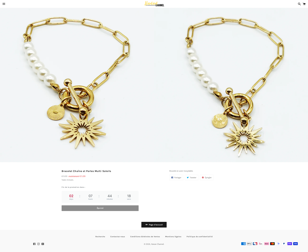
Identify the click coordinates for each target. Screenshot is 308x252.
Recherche (100, 236)
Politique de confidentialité (200, 236)
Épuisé (100, 208)
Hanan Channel (157, 244)
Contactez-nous (117, 236)
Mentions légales (173, 236)
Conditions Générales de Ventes (145, 236)
